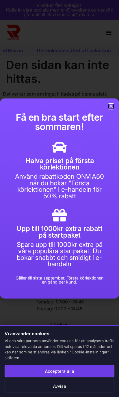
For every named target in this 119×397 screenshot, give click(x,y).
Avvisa (59, 386)
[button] (111, 106)
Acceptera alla (59, 371)
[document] (59, 198)
